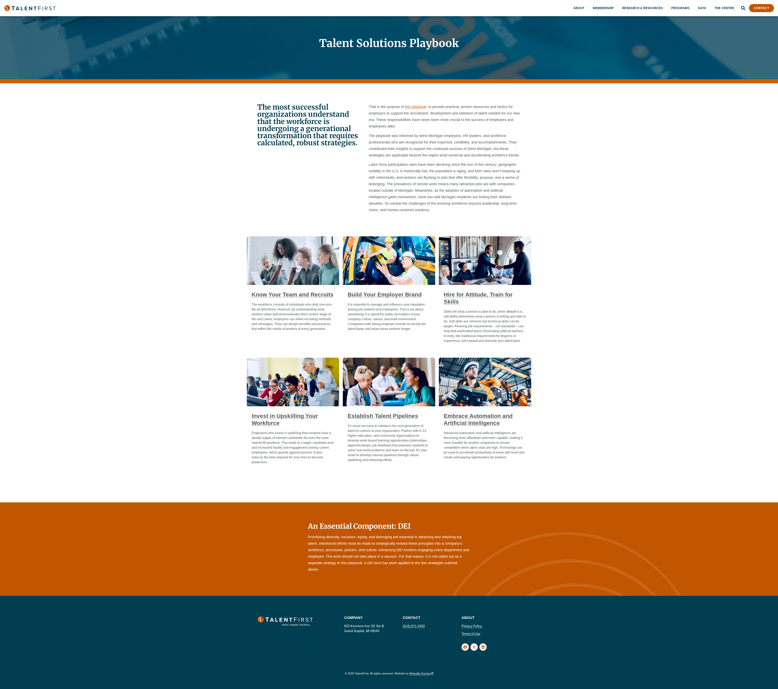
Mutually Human (419, 673)
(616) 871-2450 (414, 626)
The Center (724, 8)
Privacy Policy (472, 626)
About (578, 8)
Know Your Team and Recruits (292, 294)
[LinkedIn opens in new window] (483, 647)
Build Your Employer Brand (385, 294)
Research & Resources (642, 8)
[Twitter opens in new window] (474, 647)
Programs (680, 8)
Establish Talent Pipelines (383, 416)
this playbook (415, 107)
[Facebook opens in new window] (465, 647)
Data (702, 8)
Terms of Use (471, 634)
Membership (603, 8)
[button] (743, 8)
